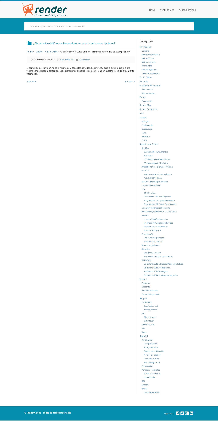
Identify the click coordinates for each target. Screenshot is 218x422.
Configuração (147, 125)
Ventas (144, 388)
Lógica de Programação (154, 237)
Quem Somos (167, 10)
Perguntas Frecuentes (151, 370)
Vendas (143, 279)
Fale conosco (147, 89)
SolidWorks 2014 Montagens (156, 271)
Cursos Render (187, 10)
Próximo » (130, 81)
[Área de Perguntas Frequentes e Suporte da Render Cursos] (44, 9)
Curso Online (51, 51)
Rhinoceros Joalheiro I (151, 245)
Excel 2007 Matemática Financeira (156, 208)
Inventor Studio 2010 (152, 230)
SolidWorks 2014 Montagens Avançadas (161, 275)
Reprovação (147, 66)
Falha (144, 133)
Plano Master (147, 101)
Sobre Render (150, 377)
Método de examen (152, 355)
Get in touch (149, 321)
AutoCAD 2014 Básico (153, 178)
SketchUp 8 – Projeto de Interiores (158, 256)
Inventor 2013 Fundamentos (156, 226)
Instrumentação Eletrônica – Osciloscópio (159, 211)
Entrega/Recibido (151, 347)
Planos (143, 97)
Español (39, 51)
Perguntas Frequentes (150, 85)
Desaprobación (150, 343)
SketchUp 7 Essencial (152, 253)
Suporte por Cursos (149, 144)
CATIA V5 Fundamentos (151, 185)
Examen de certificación (154, 351)
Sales (144, 332)
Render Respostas (148, 109)
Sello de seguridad (152, 362)
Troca (144, 140)
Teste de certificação (150, 73)
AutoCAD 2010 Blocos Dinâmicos (158, 174)
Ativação (145, 121)
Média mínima (148, 58)
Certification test (151, 306)
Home (152, 10)
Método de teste (149, 62)
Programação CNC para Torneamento (160, 204)
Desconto (146, 287)
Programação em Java (153, 241)
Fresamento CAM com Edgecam (157, 196)
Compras (146, 283)
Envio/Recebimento (150, 290)
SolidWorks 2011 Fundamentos (157, 268)
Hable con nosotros (152, 373)
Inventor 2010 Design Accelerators (158, 223)
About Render (150, 317)
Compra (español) (151, 392)
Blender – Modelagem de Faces (155, 181)
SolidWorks (146, 260)
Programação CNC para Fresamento (159, 200)
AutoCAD (145, 170)
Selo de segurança (149, 69)
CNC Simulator (150, 193)
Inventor (145, 215)
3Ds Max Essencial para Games (157, 159)
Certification (147, 302)
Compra (145, 51)
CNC (143, 189)
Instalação (146, 136)
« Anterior (31, 81)
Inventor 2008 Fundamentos (156, 219)
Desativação (147, 129)
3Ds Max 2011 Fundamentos (156, 152)
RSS (141, 113)
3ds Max (145, 148)
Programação (147, 234)
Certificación (147, 340)
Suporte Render (66, 59)
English (143, 298)
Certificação (145, 46)
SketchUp (146, 249)
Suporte (143, 117)
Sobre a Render (148, 93)
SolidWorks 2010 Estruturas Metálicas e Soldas (163, 264)
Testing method (150, 309)
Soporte (145, 385)
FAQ (143, 313)
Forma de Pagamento (151, 294)
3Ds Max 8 (148, 155)
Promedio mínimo (151, 358)
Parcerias (144, 81)
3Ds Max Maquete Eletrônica (156, 163)
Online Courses (148, 324)
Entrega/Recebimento (151, 54)
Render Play (145, 105)
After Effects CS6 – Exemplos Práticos (157, 167)
